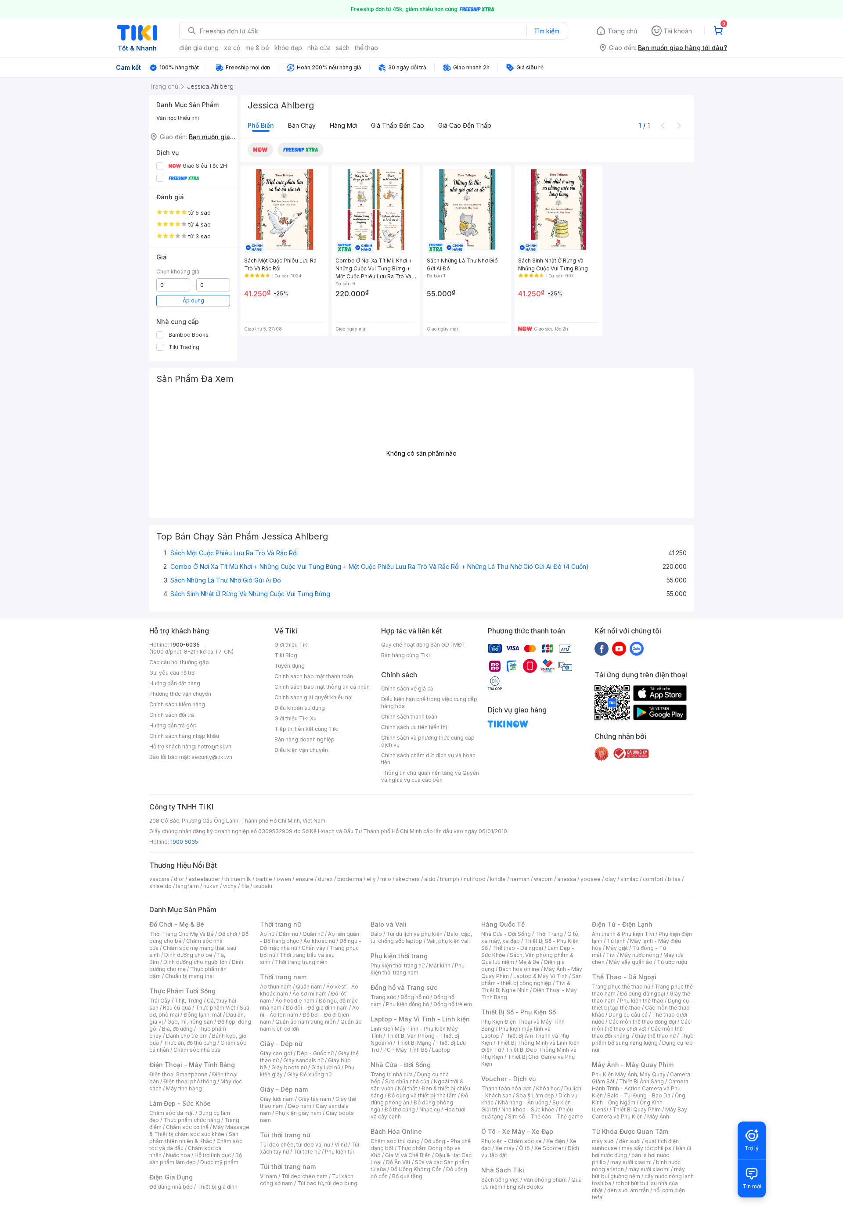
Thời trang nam (283, 977)
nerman (520, 879)
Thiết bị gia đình (217, 1186)
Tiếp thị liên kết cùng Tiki (306, 729)
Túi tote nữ (307, 1151)
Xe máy (505, 1148)
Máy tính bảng (184, 1088)
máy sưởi (603, 1141)
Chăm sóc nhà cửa (196, 1049)
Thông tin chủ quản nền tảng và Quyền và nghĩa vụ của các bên (430, 776)
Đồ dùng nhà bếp (171, 1186)
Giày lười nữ (325, 1067)
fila (245, 886)
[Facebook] (601, 648)
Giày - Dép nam (284, 1089)
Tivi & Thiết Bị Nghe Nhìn (525, 986)
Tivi (611, 955)
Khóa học (548, 1088)
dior (179, 879)
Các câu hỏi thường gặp (179, 662)
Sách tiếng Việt (500, 1179)
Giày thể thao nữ (655, 1035)
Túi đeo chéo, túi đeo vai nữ (295, 1144)
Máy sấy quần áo (630, 962)
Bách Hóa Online (396, 1131)
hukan (211, 886)
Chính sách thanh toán (409, 716)
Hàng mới (343, 125)
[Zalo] (637, 648)
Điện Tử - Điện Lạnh (622, 924)
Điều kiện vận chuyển (301, 750)
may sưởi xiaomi (631, 1162)
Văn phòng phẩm (545, 1179)
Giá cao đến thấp (464, 125)
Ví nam (268, 1176)
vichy (230, 886)
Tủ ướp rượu (672, 962)
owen (284, 879)
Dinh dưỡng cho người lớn (195, 962)
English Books (525, 1186)
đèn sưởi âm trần (628, 1190)
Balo (376, 934)
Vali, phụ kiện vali (448, 941)
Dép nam (299, 1106)
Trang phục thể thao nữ (621, 986)
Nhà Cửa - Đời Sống (401, 1064)
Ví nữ (341, 1144)
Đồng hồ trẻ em (452, 1004)
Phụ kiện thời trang (399, 956)
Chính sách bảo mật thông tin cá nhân (322, 686)
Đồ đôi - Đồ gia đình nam (317, 1007)
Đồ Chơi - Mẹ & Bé (176, 924)
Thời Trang (549, 934)
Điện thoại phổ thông (189, 1081)
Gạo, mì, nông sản (190, 1021)
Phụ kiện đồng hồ (407, 1004)
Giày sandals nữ (303, 1060)
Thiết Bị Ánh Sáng (641, 1081)
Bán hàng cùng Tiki (405, 655)
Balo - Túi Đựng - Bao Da (638, 1095)
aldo (430, 879)
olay (610, 879)
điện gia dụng (199, 47)
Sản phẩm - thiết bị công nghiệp (531, 979)
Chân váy (313, 948)
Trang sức (383, 997)
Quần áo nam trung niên (305, 1021)
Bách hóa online (519, 969)
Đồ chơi (227, 934)
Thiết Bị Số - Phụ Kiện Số (518, 1012)
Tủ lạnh (616, 941)
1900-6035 (185, 644)
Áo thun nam (276, 986)
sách (342, 47)
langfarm (187, 886)
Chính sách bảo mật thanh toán (313, 676)
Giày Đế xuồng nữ (309, 1074)
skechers (408, 879)
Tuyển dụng (289, 665)
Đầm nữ (288, 934)
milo (385, 879)
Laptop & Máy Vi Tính (540, 976)
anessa (566, 879)
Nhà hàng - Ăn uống (523, 1102)
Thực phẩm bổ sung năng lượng (642, 1039)
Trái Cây (159, 1000)
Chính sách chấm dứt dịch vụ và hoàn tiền (428, 759)
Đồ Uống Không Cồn (416, 1169)
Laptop (441, 1049)
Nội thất (407, 1088)
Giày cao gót (276, 1053)
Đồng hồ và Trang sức (404, 987)
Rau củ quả (177, 1007)
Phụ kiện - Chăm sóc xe (511, 1141)
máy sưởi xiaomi (649, 1169)
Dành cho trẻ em (187, 1035)
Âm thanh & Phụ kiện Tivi (623, 934)
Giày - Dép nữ (281, 1043)
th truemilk (237, 879)
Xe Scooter (548, 1148)
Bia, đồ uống (177, 1028)
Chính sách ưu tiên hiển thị (414, 727)
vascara (159, 879)
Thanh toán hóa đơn (506, 1088)
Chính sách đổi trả (171, 715)
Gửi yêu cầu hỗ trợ (172, 672)
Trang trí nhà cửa (392, 1074)
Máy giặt (617, 948)
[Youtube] (619, 648)
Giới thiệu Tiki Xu (295, 718)
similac (629, 879)
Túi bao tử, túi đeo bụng (327, 1183)
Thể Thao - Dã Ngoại (624, 977)
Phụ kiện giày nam (298, 1113)
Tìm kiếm (546, 31)
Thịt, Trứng (188, 1000)
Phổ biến (261, 125)
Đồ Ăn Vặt (398, 1162)
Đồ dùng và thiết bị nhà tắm (422, 1095)
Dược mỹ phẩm (219, 1162)
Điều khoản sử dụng (299, 708)
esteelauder (204, 879)
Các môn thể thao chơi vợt (641, 1025)
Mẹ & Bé (529, 962)
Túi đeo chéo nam (304, 1176)
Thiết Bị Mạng (414, 1042)
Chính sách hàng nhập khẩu (184, 736)
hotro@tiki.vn (214, 746)
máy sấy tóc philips (646, 1148)
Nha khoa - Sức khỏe (528, 1109)
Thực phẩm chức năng (191, 1120)
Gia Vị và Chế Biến (408, 1155)
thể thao (366, 47)
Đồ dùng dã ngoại (642, 993)
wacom (543, 879)
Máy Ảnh (658, 1116)
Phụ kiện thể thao (641, 1000)
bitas (674, 879)
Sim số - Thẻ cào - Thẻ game (545, 1116)
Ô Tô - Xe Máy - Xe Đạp (517, 1131)
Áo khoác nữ (319, 941)
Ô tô (524, 1148)
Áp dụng (193, 300)
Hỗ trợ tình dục (213, 1155)
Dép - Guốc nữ (315, 1053)
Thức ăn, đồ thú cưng (189, 1042)
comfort (653, 879)
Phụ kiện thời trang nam (418, 969)
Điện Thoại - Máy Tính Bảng (192, 1064)
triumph (449, 879)
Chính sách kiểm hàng (177, 704)
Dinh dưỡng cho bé (188, 955)
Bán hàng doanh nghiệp (304, 739)
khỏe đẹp (288, 47)
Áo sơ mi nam (309, 993)
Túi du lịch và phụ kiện (414, 934)
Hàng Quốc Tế (503, 924)
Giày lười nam (277, 1099)
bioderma (349, 879)
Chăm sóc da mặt (171, 1113)
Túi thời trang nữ (285, 1135)
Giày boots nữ (289, 1067)
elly (371, 879)
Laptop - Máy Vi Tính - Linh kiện (420, 1019)
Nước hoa (178, 1155)
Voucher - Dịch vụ (508, 1078)
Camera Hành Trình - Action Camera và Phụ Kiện (640, 1088)
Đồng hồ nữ (414, 997)
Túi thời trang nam (288, 1166)
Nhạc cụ (429, 1109)
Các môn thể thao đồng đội (642, 1021)
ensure (304, 879)
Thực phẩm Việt (215, 1007)
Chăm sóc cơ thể (187, 1127)
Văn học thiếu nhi (177, 118)
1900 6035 (184, 841)
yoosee (590, 879)
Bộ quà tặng (407, 1176)
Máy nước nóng (639, 955)
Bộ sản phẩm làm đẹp (195, 1158)
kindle (498, 879)
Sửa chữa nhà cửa (407, 1081)
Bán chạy (302, 125)
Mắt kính (439, 965)
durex (325, 879)
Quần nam (309, 986)
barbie (264, 879)
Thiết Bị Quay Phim (636, 1109)
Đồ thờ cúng (400, 1109)
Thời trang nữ (280, 924)
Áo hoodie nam (294, 1000)
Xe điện (555, 1141)
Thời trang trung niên (301, 962)
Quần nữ (313, 934)
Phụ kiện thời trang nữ (398, 965)
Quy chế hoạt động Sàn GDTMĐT (423, 644)
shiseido (160, 886)
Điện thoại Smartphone (178, 1074)
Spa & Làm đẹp (535, 1095)
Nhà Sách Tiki (502, 1170)
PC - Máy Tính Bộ (405, 1049)
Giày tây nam (314, 1099)
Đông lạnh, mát (203, 1014)
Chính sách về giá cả (407, 688)
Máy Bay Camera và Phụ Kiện (639, 1113)
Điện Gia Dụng (171, 1177)
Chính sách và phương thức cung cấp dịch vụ (428, 741)
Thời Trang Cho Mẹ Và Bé (181, 934)
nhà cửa (319, 47)
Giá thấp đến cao (397, 125)
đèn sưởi (630, 1141)
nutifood (475, 879)
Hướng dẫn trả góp (173, 725)
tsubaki (262, 886)
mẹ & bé (257, 47)
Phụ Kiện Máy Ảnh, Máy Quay (629, 1074)
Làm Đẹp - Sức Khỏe (180, 1103)
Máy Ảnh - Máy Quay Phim (633, 1064)
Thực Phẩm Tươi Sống (182, 991)
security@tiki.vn (211, 757)
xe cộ (232, 47)
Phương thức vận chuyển (180, 693)
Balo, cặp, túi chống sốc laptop (421, 937)
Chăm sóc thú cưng (395, 1141)
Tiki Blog (285, 655)
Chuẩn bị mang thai (189, 976)
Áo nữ (267, 934)
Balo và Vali (389, 924)
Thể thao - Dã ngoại (517, 948)
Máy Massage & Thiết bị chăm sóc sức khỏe (199, 1130)
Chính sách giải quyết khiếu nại (313, 697)
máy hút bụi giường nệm (638, 1172)
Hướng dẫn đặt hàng (174, 683)
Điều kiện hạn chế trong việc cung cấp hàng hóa (429, 702)
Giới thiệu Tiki (291, 644)
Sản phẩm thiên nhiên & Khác (193, 1137)
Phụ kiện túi (339, 1151)
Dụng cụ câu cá (628, 1014)
